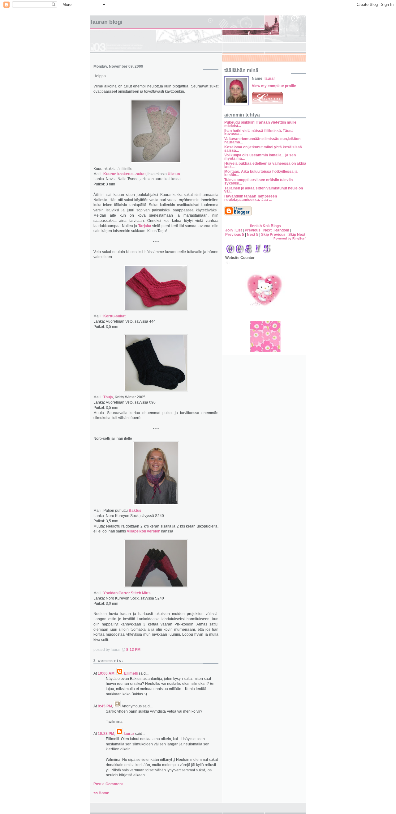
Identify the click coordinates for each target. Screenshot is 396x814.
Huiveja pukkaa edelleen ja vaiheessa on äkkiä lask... (265, 165)
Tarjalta (144, 226)
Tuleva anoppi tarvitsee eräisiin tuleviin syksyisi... (258, 181)
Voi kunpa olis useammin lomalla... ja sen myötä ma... (260, 157)
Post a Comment (108, 784)
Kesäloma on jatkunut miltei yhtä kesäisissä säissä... (263, 149)
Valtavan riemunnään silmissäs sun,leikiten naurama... (262, 140)
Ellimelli (131, 673)
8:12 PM (133, 649)
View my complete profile (274, 86)
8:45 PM (105, 706)
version (153, 531)
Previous (252, 230)
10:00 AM (106, 673)
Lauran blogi (107, 22)
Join (229, 230)
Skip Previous (273, 234)
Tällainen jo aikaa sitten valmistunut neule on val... (263, 190)
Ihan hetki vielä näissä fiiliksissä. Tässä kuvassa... (259, 132)
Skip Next (296, 234)
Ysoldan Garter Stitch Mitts (127, 593)
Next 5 (252, 234)
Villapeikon (136, 531)
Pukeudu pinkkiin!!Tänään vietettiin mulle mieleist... (260, 124)
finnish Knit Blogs (265, 226)
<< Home (101, 793)
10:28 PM (106, 733)
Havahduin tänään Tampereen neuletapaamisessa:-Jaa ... (250, 198)
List (238, 230)
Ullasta (174, 174)
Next (267, 230)
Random (281, 230)
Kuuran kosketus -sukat (124, 174)
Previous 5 (234, 234)
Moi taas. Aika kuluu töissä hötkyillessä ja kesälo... (261, 173)
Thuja (108, 397)
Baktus (135, 510)
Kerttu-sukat (114, 316)
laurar (129, 733)
